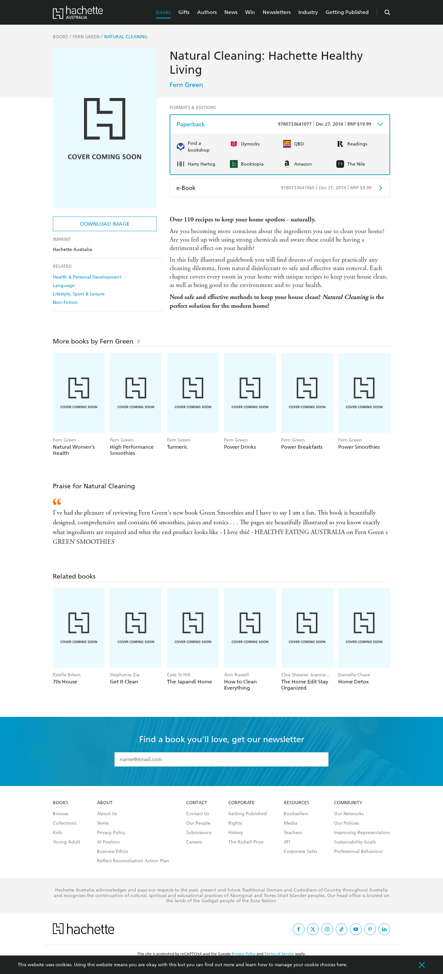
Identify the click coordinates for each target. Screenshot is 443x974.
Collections (64, 823)
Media (290, 823)
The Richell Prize (246, 842)
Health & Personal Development (87, 277)
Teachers (293, 832)
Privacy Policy (111, 832)
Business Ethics (112, 851)
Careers (194, 842)
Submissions (198, 832)
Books (163, 12)
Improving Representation (362, 832)
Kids (57, 832)
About (105, 803)
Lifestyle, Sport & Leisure (79, 294)
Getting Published (347, 12)
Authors (207, 12)
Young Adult (66, 842)
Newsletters (277, 12)
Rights (235, 823)
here (341, 965)
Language (64, 285)
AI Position (108, 842)
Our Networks (349, 814)
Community (348, 803)
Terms (103, 823)
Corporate (241, 803)
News (230, 12)
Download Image (104, 224)
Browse (60, 814)
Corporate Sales (300, 851)
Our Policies (346, 823)
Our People (198, 823)
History (235, 832)
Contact (196, 803)
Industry (308, 12)
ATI (287, 842)
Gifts (183, 12)
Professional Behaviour (358, 851)
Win (250, 12)
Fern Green (186, 85)
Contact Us (197, 814)
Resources (296, 803)
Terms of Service (279, 954)
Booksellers (296, 814)
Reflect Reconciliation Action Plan (133, 861)
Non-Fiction (65, 302)
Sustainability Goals (355, 842)
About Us (107, 814)
